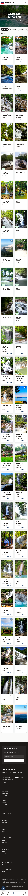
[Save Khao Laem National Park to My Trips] (25, 387)
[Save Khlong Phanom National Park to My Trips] (11, 445)
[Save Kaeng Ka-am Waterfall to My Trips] (11, 358)
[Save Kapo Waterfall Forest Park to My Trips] (25, 358)
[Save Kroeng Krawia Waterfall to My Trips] (25, 532)
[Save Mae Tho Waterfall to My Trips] (25, 619)
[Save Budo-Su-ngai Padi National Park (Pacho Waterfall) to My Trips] (25, 96)
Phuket (3, 818)
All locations (5, 29)
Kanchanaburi (14, 29)
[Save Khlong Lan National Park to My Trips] (25, 416)
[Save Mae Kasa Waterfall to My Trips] (25, 561)
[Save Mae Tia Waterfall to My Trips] (11, 648)
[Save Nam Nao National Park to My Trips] (25, 706)
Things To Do (5, 793)
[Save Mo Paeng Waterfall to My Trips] (25, 38)
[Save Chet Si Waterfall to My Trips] (25, 154)
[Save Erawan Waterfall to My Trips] (11, 38)
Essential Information (7, 844)
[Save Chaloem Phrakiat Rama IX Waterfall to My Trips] (11, 125)
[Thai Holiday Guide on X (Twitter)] (8, 782)
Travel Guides (5, 807)
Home (2, 7)
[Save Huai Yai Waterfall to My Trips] (11, 328)
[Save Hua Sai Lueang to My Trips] (11, 299)
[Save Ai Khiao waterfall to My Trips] (11, 67)
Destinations (5, 791)
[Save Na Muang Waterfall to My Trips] (25, 677)
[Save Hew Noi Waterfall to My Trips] (25, 270)
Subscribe (14, 760)
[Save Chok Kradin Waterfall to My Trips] (11, 183)
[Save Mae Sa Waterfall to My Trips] (25, 590)
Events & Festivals (6, 804)
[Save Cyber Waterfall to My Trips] (25, 212)
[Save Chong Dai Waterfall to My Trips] (25, 183)
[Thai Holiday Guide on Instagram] (5, 782)
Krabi (3, 824)
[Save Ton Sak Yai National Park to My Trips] (25, 503)
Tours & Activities (6, 798)
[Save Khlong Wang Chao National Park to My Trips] (11, 474)
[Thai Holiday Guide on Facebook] (2, 782)
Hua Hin (3, 829)
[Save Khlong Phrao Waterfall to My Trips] (25, 445)
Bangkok (4, 815)
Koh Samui (4, 822)
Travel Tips (4, 847)
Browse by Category (6, 853)
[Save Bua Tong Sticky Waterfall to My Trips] (11, 96)
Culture (3, 851)
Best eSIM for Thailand (7, 862)
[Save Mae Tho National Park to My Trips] (11, 619)
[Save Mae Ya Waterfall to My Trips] (25, 648)
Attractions (7, 7)
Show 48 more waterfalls (14, 737)
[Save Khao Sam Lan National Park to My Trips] (11, 416)
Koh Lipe (4, 827)
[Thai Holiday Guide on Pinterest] (10, 782)
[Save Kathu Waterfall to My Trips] (11, 387)
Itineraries (4, 800)
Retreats (4, 802)
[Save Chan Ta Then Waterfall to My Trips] (25, 125)
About (3, 864)
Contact (4, 871)
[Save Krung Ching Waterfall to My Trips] (11, 561)
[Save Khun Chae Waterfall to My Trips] (25, 474)
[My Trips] (21, 2)
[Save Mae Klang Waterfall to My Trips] (11, 590)
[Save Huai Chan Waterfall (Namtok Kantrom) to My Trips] (25, 299)
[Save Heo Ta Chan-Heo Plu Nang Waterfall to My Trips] (11, 270)
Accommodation (5, 849)
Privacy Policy (5, 867)
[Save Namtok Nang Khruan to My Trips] (11, 706)
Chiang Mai (23, 29)
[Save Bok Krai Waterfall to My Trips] (25, 67)
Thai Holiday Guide (8, 769)
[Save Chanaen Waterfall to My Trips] (11, 154)
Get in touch (16, 777)
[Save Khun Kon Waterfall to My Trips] (11, 503)
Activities (4, 840)
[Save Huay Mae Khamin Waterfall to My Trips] (25, 328)
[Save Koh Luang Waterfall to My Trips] (11, 532)
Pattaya (3, 831)
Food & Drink (5, 842)
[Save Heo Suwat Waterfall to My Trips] (25, 241)
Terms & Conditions (6, 869)
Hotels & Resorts (6, 795)
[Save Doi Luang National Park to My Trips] (11, 241)
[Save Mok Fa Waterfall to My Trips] (11, 677)
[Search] (18, 2)
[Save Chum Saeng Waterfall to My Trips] (11, 212)
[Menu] (25, 2)
